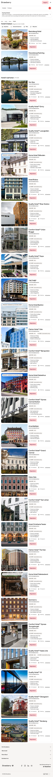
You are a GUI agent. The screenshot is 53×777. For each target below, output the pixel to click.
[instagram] (25, 766)
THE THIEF (32, 281)
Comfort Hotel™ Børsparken (39, 351)
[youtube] (31, 766)
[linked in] (28, 766)
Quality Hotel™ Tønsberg (38, 721)
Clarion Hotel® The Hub (37, 550)
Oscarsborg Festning (36, 53)
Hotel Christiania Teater (37, 524)
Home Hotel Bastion (36, 305)
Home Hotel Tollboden (37, 155)
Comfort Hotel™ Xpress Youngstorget (37, 625)
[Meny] (50, 2)
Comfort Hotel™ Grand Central (37, 451)
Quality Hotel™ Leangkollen (39, 131)
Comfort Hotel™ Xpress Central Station (37, 401)
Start (2, 21)
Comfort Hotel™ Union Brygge (37, 231)
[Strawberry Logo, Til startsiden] (6, 2)
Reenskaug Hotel (35, 31)
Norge (10, 21)
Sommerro (33, 600)
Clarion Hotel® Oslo (36, 329)
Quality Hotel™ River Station (39, 204)
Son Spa (32, 82)
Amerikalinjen (34, 426)
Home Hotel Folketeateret (38, 574)
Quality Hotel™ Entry (36, 106)
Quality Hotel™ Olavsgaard (38, 697)
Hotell (6, 21)
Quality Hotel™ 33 (35, 672)
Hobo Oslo (32, 477)
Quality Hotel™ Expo (36, 256)
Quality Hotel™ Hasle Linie (38, 651)
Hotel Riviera (33, 180)
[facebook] (21, 766)
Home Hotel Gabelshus (37, 375)
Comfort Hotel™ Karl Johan (39, 500)
